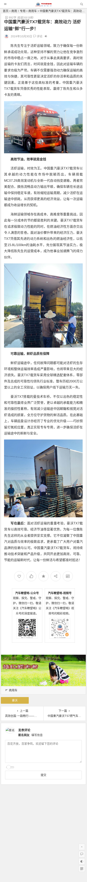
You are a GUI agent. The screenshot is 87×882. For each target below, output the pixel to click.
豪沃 (15, 700)
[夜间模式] (82, 861)
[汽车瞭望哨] (43, 5)
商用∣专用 (18, 11)
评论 (39, 36)
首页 (5, 11)
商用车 (32, 11)
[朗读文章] (46, 36)
